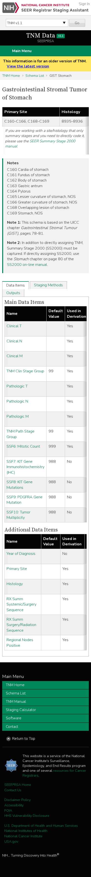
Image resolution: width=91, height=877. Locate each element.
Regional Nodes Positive (20, 642)
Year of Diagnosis (21, 553)
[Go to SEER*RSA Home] (45, 7)
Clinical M (15, 356)
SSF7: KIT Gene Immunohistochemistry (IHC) (25, 467)
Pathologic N (17, 401)
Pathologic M (18, 416)
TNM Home (11, 75)
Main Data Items (24, 302)
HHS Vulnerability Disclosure (26, 815)
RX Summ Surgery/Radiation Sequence (21, 625)
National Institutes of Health (25, 830)
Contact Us (12, 790)
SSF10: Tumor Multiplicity (18, 515)
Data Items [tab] (15, 285)
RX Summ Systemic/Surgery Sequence (21, 604)
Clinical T (14, 326)
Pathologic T (17, 386)
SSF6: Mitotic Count (23, 446)
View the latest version (28, 66)
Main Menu (22, 51)
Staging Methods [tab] (48, 285)
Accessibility (14, 805)
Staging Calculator (21, 709)
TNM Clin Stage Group (25, 371)
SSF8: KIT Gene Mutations (20, 484)
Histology (15, 584)
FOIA (8, 810)
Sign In (84, 4)
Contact (12, 726)
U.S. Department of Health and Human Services (41, 825)
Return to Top (23, 738)
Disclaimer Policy (17, 799)
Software (13, 718)
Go (77, 22)
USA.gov (11, 841)
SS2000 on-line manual (27, 264)
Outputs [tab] (13, 293)
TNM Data (44, 36)
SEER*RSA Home (17, 784)
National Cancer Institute (23, 836)
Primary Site (17, 568)
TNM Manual (16, 701)
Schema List (34, 75)
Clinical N (14, 341)
